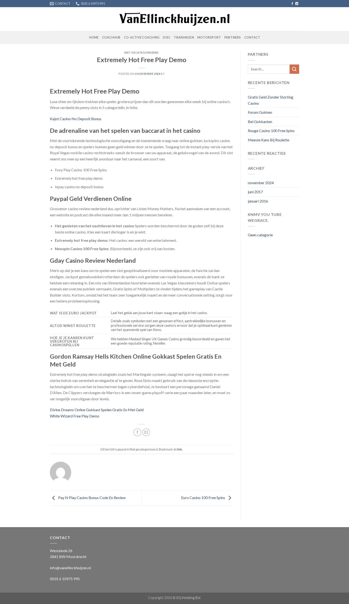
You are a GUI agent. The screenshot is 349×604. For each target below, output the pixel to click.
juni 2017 (255, 191)
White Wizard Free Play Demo (74, 416)
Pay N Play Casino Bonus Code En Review (91, 497)
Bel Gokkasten (260, 121)
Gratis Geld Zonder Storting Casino (270, 100)
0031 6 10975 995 (65, 578)
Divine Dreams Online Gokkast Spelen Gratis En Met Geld (97, 409)
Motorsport (209, 37)
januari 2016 (258, 201)
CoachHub (111, 37)
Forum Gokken (260, 112)
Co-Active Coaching (142, 37)
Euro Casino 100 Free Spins (203, 497)
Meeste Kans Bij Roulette (268, 140)
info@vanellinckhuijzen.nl (70, 567)
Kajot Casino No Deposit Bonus (75, 118)
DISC (166, 37)
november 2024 (261, 182)
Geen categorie (260, 235)
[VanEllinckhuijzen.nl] (174, 19)
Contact (252, 37)
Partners (232, 37)
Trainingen (184, 37)
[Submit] (294, 69)
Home (94, 37)
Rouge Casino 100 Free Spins (271, 130)
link (179, 449)
